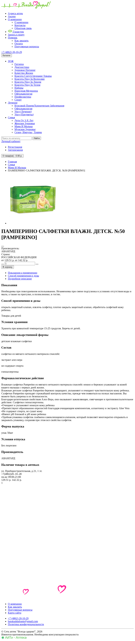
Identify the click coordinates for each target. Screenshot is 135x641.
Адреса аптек (15, 13)
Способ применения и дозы (23, 275)
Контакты (20, 25)
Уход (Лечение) (23, 111)
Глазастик (18, 31)
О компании (15, 19)
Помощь (12, 37)
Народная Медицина (26, 90)
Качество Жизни (23, 73)
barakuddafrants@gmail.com (23, 621)
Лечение (12, 102)
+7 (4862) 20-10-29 (11, 52)
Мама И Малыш (23, 126)
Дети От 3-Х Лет (23, 120)
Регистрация (15, 147)
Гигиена (19, 64)
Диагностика (21, 67)
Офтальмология (23, 93)
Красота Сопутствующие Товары (33, 76)
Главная (12, 161)
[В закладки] (2, 246)
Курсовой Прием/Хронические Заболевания (39, 105)
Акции (12, 16)
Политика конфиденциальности (26, 624)
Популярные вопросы (26, 46)
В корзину (8, 267)
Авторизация (15, 150)
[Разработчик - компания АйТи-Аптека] (14, 638)
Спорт (18, 99)
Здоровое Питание (24, 70)
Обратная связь (23, 28)
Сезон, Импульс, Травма (28, 132)
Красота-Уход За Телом (27, 84)
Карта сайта (14, 612)
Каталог (7, 55)
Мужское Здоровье (25, 129)
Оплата (18, 43)
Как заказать (21, 40)
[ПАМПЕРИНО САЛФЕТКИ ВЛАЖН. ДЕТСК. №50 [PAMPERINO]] (32, 223)
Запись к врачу (16, 34)
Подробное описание (20, 278)
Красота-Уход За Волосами (29, 79)
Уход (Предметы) (24, 114)
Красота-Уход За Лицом (27, 82)
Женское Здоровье (24, 123)
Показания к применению (22, 272)
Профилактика (22, 96)
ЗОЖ (11, 61)
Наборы (18, 87)
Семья (11, 117)
